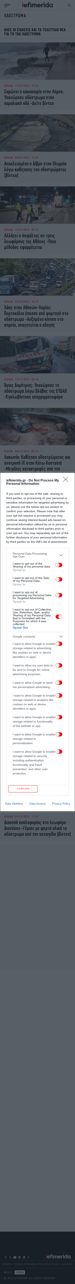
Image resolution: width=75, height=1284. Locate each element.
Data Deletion (14, 803)
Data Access (37, 803)
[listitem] (37, 555)
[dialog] (37, 642)
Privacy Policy (61, 803)
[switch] (59, 565)
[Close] (67, 481)
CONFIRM (23, 789)
